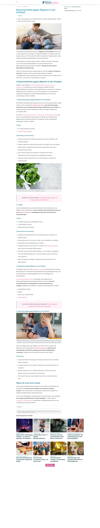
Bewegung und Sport (55, 433)
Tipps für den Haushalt (21, 456)
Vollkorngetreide (22, 297)
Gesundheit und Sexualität (74, 433)
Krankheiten (25, 6)
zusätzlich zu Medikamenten (24, 400)
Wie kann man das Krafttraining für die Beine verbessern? (57, 436)
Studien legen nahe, (38, 105)
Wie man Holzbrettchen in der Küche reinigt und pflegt (24, 459)
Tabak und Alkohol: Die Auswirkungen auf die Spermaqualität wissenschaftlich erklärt (75, 436)
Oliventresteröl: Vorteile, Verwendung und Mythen (57, 459)
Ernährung (53, 456)
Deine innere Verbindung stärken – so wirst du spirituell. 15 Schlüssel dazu (24, 436)
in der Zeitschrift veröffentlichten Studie (39, 115)
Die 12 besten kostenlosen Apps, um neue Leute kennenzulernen (40, 459)
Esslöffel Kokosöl (23, 131)
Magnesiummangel (38, 269)
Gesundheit (18, 6)
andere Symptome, (25, 212)
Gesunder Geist (20, 433)
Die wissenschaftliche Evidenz (24, 279)
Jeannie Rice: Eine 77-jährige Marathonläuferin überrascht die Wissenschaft (40, 436)
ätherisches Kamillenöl (50, 245)
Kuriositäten (36, 433)
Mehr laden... (50, 465)
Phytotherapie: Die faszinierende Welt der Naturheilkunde (75, 459)
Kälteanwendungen (41, 348)
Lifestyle (35, 456)
